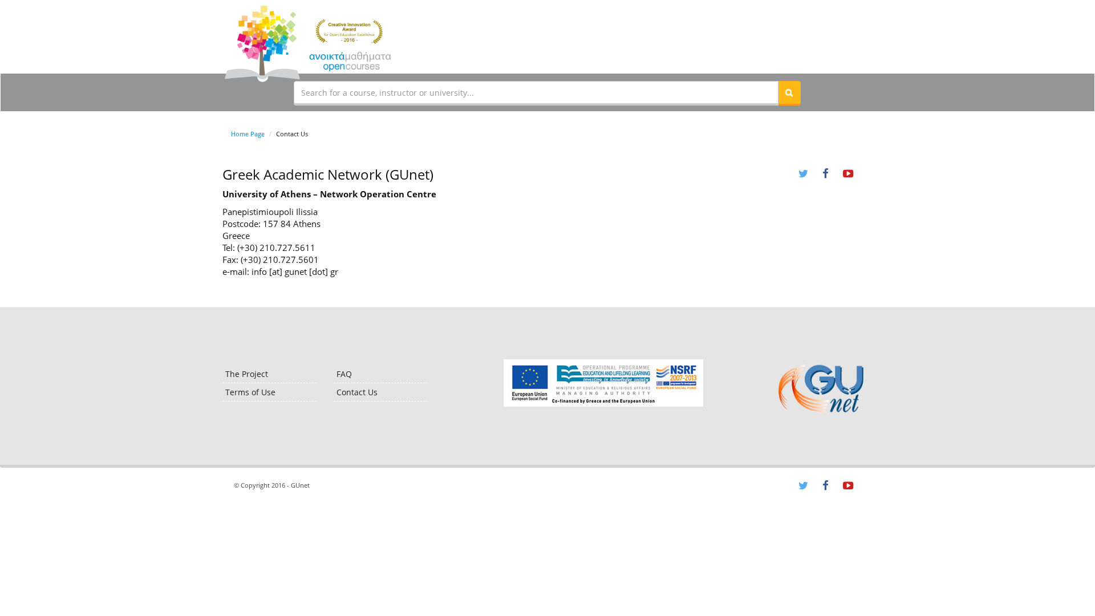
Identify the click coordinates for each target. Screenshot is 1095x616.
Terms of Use (250, 392)
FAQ (344, 373)
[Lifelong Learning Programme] (603, 383)
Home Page (248, 133)
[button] (789, 92)
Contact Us (357, 392)
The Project (246, 373)
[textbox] (536, 92)
